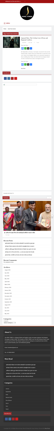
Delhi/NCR (8, 391)
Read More (23, 68)
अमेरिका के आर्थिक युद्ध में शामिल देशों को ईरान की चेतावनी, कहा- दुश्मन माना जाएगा (20, 249)
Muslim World (9, 397)
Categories (6, 321)
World (7, 409)
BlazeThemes (47, 428)
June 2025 (7, 310)
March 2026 (7, 284)
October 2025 (8, 299)
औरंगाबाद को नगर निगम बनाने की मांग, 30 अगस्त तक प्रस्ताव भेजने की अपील (13, 1)
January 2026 (8, 290)
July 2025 (7, 307)
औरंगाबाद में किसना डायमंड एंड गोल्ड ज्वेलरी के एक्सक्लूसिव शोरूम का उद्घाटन (19, 246)
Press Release (9, 400)
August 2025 (7, 304)
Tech (7, 406)
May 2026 (7, 278)
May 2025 (7, 313)
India (7, 394)
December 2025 (8, 293)
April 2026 (7, 281)
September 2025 (8, 302)
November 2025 (8, 296)
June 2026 (7, 275)
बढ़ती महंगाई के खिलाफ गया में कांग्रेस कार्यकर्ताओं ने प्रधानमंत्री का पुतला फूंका (19, 243)
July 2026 (7, 272)
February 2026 (8, 287)
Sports (7, 403)
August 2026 (7, 270)
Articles (6, 46)
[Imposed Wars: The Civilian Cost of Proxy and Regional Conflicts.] (11, 42)
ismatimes (24, 42)
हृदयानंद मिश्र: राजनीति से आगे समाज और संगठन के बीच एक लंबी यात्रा (18, 255)
